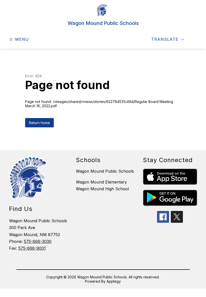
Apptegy (114, 281)
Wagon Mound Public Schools (105, 171)
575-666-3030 (38, 241)
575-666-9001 (32, 248)
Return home (39, 123)
